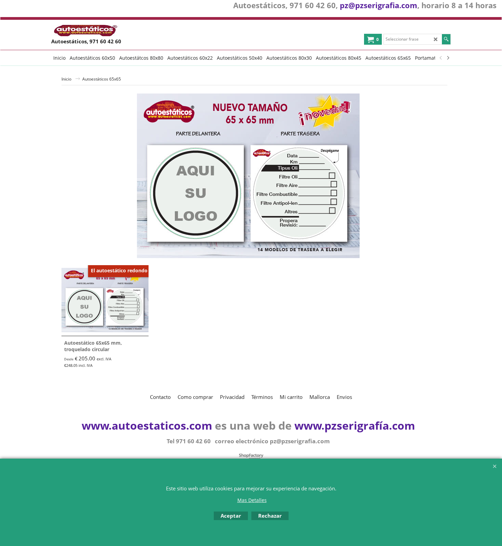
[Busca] (446, 39)
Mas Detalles (252, 500)
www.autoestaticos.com (147, 425)
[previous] (441, 58)
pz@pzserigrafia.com (378, 5)
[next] (448, 58)
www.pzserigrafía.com (354, 425)
